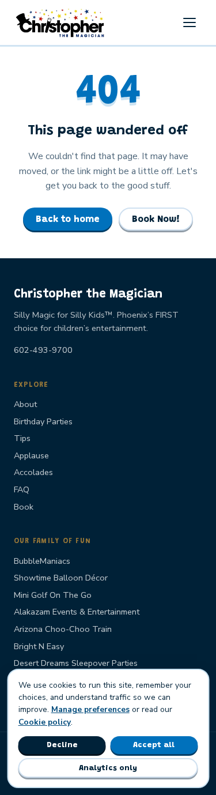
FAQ (21, 489)
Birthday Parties (43, 421)
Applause (31, 455)
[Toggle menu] (189, 22)
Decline (62, 745)
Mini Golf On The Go (53, 595)
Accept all (154, 745)
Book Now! (156, 219)
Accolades (33, 472)
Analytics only (108, 768)
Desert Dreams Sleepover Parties (76, 663)
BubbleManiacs (42, 561)
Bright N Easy (39, 646)
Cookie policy (44, 722)
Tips (22, 438)
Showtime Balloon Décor (61, 577)
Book (23, 507)
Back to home (68, 219)
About (25, 404)
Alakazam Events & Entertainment (76, 611)
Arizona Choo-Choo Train (63, 629)
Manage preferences (90, 709)
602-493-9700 (43, 350)
